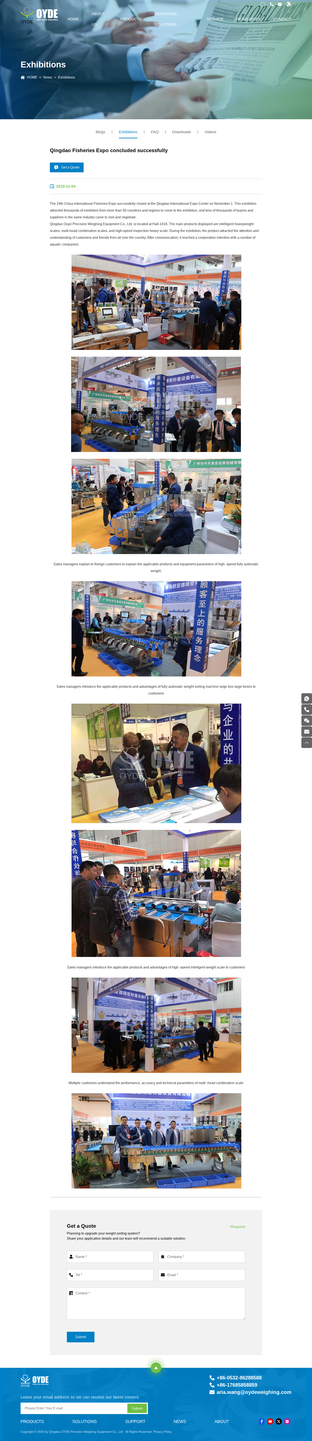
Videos (210, 132)
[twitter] (278, 1421)
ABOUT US (98, 19)
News (47, 77)
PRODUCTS (131, 19)
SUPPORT (135, 1421)
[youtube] (270, 1421)
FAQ (155, 132)
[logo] (38, 1380)
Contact (282, 19)
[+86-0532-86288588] (306, 709)
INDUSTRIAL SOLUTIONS (166, 19)
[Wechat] (306, 720)
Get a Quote (69, 167)
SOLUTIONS (84, 1421)
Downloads (181, 132)
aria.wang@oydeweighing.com (254, 1392)
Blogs (100, 132)
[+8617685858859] (306, 698)
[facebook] (262, 1421)
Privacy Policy (162, 1431)
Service (215, 19)
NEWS (180, 1421)
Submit (80, 1337)
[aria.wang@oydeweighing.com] (306, 731)
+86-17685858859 (237, 1385)
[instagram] (287, 1421)
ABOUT (222, 1421)
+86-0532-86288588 (239, 1378)
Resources (248, 19)
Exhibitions (66, 77)
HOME (73, 19)
